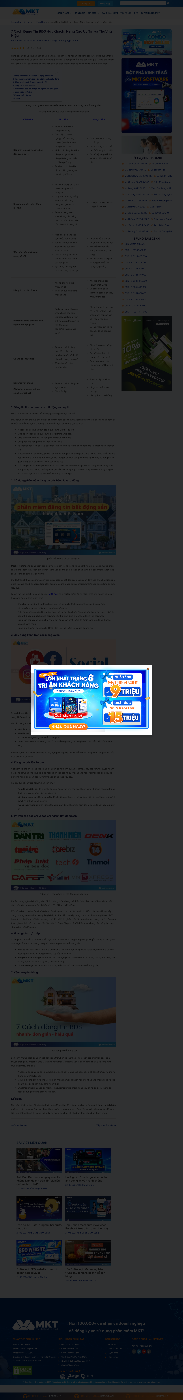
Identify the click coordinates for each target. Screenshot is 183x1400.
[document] (91, 700)
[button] (148, 669)
